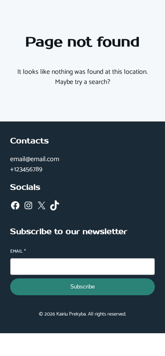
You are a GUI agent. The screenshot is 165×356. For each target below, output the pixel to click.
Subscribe (82, 286)
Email (18, 251)
